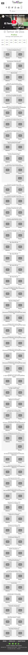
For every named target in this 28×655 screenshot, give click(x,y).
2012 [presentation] (24, 40)
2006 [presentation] (24, 42)
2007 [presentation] (20, 42)
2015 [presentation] (11, 40)
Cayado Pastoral (21, 641)
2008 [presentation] (15, 42)
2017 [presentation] (2, 40)
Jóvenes (5, 641)
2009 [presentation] (11, 42)
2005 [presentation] (2, 44)
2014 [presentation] (16, 40)
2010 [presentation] (7, 42)
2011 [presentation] (2, 42)
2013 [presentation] (20, 40)
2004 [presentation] (7, 44)
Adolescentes (12, 641)
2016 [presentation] (7, 40)
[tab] (2, 40)
